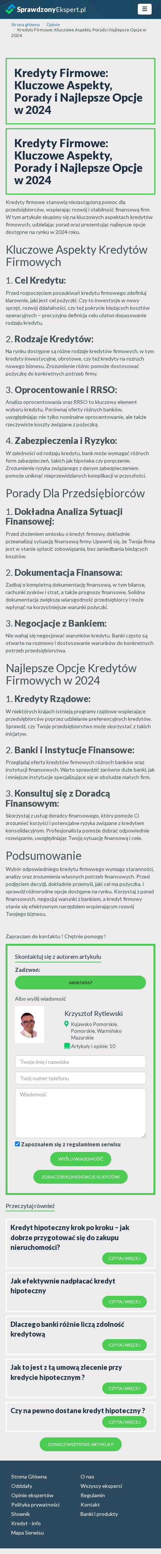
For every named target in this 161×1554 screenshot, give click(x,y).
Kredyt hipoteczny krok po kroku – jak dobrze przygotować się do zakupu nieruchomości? (69, 1237)
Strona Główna (29, 1476)
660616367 (80, 982)
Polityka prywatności (35, 1504)
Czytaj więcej (124, 1258)
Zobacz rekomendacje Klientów (80, 1177)
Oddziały (21, 1486)
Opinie (53, 24)
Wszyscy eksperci (101, 1486)
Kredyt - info (26, 1523)
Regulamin (92, 1495)
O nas (87, 1476)
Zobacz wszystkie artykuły (80, 1444)
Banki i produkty (99, 1514)
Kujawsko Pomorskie (94, 1024)
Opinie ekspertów (32, 1495)
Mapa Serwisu (27, 1532)
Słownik (20, 1514)
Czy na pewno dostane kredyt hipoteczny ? (77, 1410)
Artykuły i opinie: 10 (93, 1046)
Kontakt (90, 1504)
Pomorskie (83, 1031)
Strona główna (25, 24)
